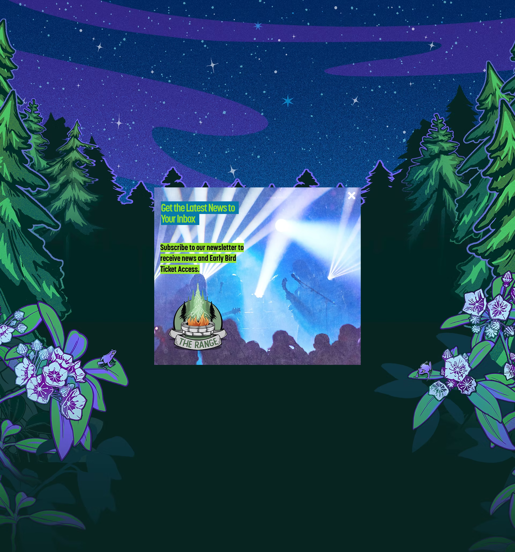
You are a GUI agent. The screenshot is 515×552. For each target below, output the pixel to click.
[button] (351, 195)
